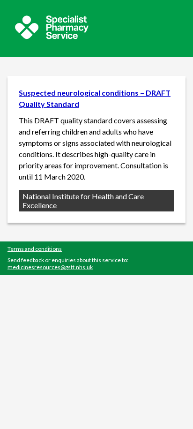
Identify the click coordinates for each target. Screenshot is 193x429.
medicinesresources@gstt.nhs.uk (50, 267)
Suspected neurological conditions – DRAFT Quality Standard (95, 98)
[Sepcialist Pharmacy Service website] (52, 36)
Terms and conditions (34, 248)
